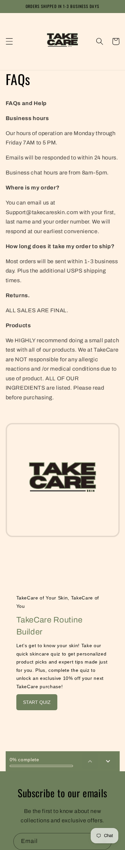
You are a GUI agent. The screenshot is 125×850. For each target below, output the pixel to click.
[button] (9, 41)
